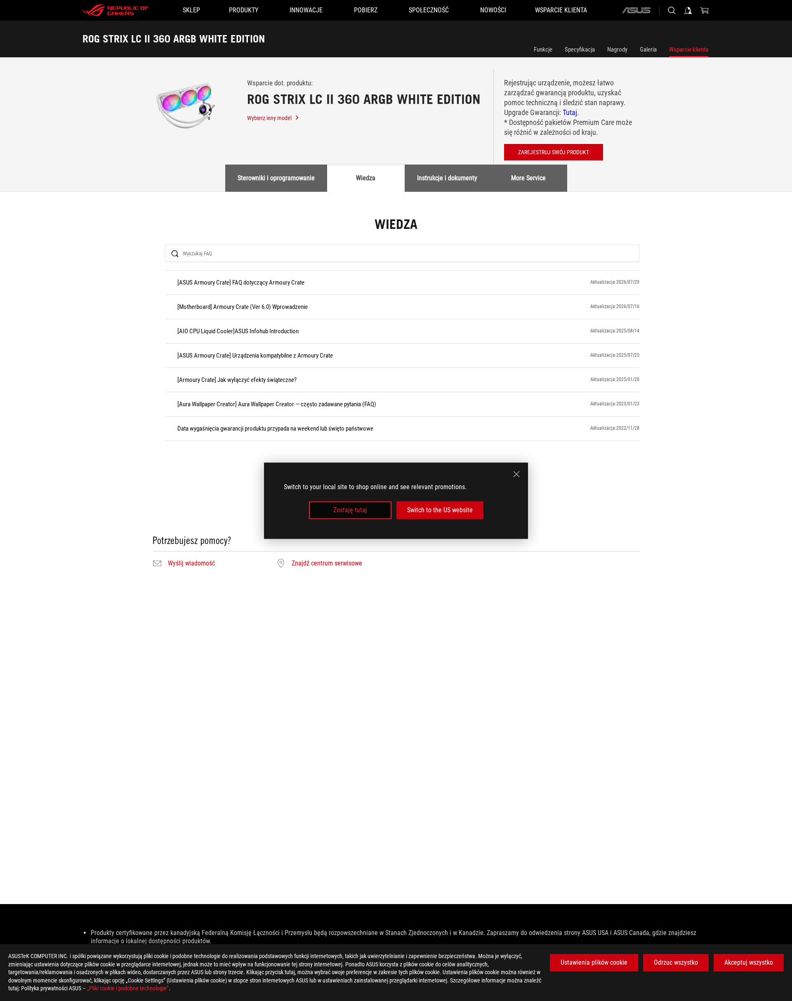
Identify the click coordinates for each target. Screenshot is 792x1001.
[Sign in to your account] (688, 10)
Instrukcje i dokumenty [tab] (447, 178)
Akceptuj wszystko (748, 962)
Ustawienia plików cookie (594, 962)
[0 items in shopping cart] (705, 10)
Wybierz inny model (269, 118)
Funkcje (543, 49)
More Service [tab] (528, 178)
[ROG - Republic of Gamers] (115, 10)
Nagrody (617, 49)
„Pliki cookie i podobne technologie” (128, 988)
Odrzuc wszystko (676, 962)
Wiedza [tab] (365, 178)
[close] (516, 474)
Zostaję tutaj (350, 510)
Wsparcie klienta (688, 49)
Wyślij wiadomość (191, 563)
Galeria (648, 49)
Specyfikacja (580, 49)
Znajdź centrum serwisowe (327, 563)
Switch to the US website (440, 510)
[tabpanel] (396, 394)
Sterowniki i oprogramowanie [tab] (276, 178)
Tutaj (570, 112)
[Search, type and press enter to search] (671, 10)
